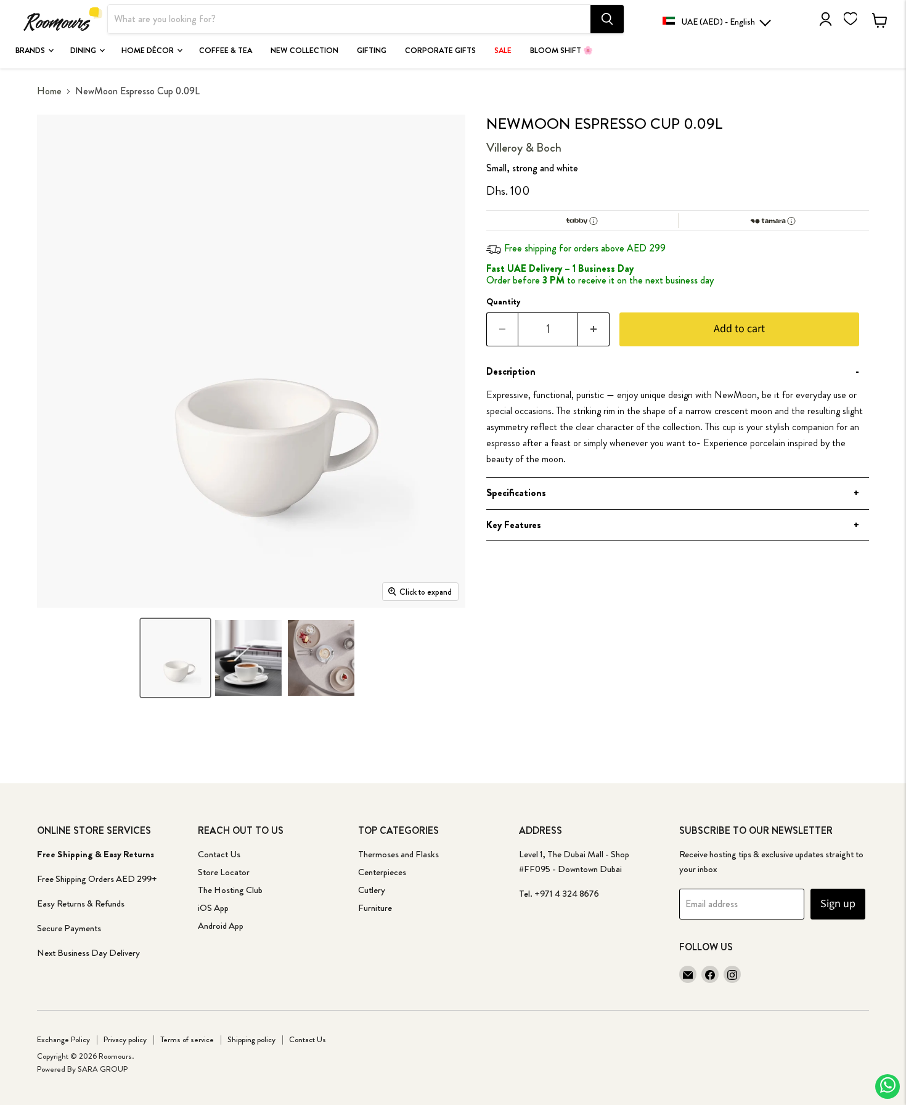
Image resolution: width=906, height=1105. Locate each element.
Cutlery (371, 890)
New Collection (304, 50)
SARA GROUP (103, 1069)
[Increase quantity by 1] (594, 329)
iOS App (213, 908)
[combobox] (349, 19)
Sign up (837, 903)
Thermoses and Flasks (398, 854)
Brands (31, 50)
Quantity (503, 301)
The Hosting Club (230, 890)
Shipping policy (251, 1039)
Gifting (371, 50)
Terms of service (187, 1039)
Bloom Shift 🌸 (561, 50)
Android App (220, 925)
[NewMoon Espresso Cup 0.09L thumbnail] (175, 658)
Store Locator (224, 872)
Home (49, 91)
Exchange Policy (63, 1039)
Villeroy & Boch (523, 148)
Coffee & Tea (225, 50)
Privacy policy (125, 1039)
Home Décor (148, 50)
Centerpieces (382, 872)
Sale (503, 50)
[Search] (607, 19)
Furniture (375, 908)
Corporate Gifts (440, 50)
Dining (84, 50)
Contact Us (219, 854)
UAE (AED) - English (718, 21)
